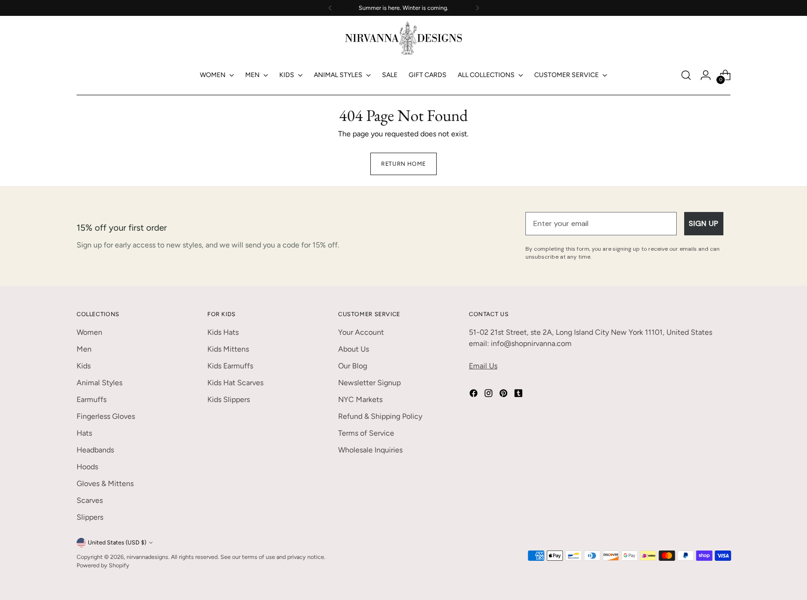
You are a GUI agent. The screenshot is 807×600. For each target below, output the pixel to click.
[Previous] (330, 8)
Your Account (361, 332)
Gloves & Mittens (105, 483)
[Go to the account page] (705, 75)
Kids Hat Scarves (235, 382)
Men (84, 349)
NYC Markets (360, 399)
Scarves (90, 500)
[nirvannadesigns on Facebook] (474, 394)
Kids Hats (223, 332)
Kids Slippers (228, 399)
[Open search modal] (686, 75)
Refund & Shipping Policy (380, 416)
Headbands (95, 449)
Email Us (483, 365)
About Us (353, 349)
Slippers (90, 517)
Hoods (87, 466)
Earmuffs (91, 399)
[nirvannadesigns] (403, 38)
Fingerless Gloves (106, 416)
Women (89, 332)
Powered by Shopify (103, 565)
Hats (84, 433)
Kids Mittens (228, 349)
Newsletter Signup (369, 382)
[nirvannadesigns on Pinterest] (504, 394)
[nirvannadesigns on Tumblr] (519, 394)
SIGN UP (704, 223)
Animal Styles (99, 382)
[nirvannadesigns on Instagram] (489, 394)
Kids (84, 365)
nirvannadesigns (147, 556)
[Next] (477, 8)
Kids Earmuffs (230, 365)
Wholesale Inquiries (370, 449)
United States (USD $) (117, 542)
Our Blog (352, 365)
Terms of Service (366, 433)
